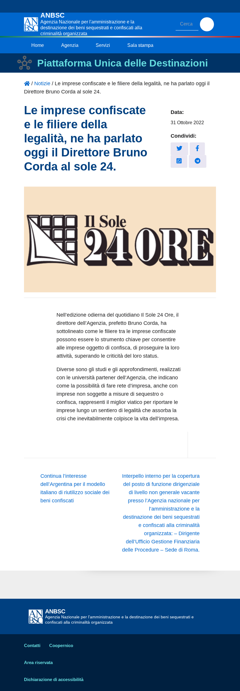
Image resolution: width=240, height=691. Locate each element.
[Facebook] (197, 148)
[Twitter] (179, 148)
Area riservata (38, 662)
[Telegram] (197, 161)
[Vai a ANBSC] (27, 83)
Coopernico (61, 645)
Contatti (32, 645)
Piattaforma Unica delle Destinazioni (122, 63)
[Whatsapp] (179, 161)
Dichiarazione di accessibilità (53, 679)
